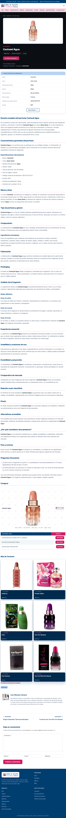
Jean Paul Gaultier (50, 10)
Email (26, 756)
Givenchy (42, 10)
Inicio (35, 775)
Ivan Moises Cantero (10, 63)
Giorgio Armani (29, 10)
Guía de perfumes (39, 793)
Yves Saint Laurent (61, 10)
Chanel (7, 10)
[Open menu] (63, 5)
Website (47, 756)
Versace (36, 10)
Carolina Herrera (14, 10)
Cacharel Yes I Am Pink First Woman (51, 718)
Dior (3, 10)
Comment (7, 735)
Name (6, 756)
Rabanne (22, 10)
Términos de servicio (39, 796)
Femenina (4, 687)
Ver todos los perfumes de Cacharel (10, 683)
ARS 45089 (60, 542)
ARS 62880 (60, 537)
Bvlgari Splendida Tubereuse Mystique (15, 718)
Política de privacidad (40, 798)
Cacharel (6, 46)
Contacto (36, 791)
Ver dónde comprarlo (11, 58)
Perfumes (36, 778)
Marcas (36, 780)
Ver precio (60, 546)
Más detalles (32, 110)
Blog (35, 783)
